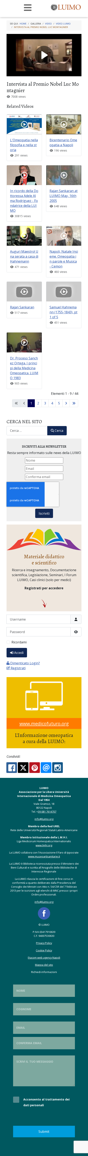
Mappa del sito (44, 965)
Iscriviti (44, 513)
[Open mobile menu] (27, 7)
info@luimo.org (44, 819)
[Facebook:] (11, 767)
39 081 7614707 (47, 811)
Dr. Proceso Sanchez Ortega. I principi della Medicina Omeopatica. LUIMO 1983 (24, 368)
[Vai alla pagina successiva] (66, 403)
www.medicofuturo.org (44, 723)
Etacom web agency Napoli (44, 957)
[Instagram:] (57, 767)
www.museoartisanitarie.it (44, 856)
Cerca (59, 430)
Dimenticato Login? (25, 663)
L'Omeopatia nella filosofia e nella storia (24, 145)
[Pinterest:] (34, 767)
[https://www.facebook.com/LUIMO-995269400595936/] (44, 913)
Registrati (18, 668)
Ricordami (19, 642)
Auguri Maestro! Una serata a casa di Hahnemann (24, 256)
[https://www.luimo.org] (66, 7)
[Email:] (46, 767)
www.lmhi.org (44, 845)
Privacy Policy (44, 943)
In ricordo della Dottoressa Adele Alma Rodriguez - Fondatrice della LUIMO (24, 201)
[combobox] (27, 430)
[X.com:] (23, 767)
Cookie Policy (44, 950)
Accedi (19, 652)
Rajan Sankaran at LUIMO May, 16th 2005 (64, 196)
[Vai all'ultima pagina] (74, 403)
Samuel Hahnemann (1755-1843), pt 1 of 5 (63, 312)
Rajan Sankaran (22, 307)
